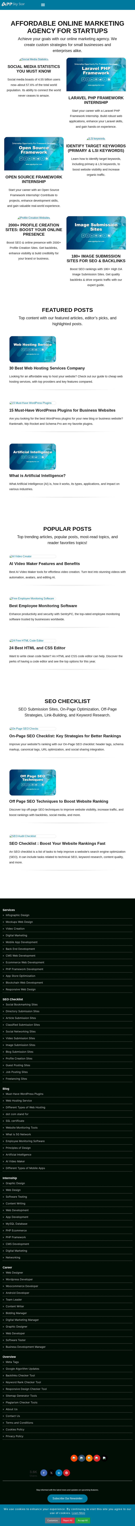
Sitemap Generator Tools (21, 1395)
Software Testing (16, 1196)
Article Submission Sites (20, 1018)
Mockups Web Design (19, 921)
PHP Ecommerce (16, 1230)
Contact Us (12, 1416)
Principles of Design (18, 1147)
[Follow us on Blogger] (89, 1458)
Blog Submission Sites (19, 1051)
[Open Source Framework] (34, 169)
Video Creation (15, 928)
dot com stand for (16, 1114)
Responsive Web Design (20, 989)
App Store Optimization (20, 975)
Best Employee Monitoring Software (43, 606)
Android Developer (17, 1292)
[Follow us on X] (51, 1472)
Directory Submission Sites (22, 1011)
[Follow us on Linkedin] (58, 1472)
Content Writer (14, 1306)
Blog (6, 1088)
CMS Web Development (20, 955)
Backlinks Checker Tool (20, 1375)
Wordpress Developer (19, 1279)
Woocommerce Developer (21, 1286)
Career (7, 1267)
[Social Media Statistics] (34, 59)
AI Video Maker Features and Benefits (44, 563)
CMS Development (17, 1244)
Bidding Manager (16, 1313)
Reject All (67, 1520)
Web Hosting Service (18, 1100)
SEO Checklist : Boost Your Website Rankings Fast (57, 843)
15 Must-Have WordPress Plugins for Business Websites (62, 410)
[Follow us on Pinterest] (66, 1472)
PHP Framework (15, 1237)
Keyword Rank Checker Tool (23, 1382)
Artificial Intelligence (18, 1154)
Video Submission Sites (20, 1038)
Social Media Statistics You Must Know (34, 68)
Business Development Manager (25, 1346)
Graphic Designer (16, 1326)
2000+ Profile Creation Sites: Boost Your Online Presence (33, 230)
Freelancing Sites (16, 1078)
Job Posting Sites (16, 1072)
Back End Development (20, 948)
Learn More (78, 1513)
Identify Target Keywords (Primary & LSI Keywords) (96, 148)
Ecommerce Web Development (24, 962)
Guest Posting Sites (17, 1065)
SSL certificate (14, 1120)
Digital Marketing (16, 935)
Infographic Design (17, 915)
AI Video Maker (15, 1161)
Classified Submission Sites (22, 1024)
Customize (52, 1520)
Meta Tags (12, 1362)
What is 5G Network (18, 1134)
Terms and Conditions (19, 1422)
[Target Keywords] (96, 138)
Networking (12, 1257)
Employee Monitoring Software (25, 1141)
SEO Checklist (13, 999)
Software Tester (15, 1340)
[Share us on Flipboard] (96, 1458)
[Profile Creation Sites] (33, 217)
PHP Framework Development (24, 969)
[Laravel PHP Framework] (96, 90)
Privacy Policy (14, 1436)
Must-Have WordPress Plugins (24, 1093)
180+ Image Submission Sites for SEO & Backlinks (96, 258)
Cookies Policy (14, 1429)
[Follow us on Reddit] (74, 1458)
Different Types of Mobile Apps (25, 1168)
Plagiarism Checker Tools (21, 1402)
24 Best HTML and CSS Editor (37, 648)
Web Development (17, 1210)
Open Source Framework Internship (33, 179)
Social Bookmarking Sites (21, 1004)
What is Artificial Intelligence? (37, 475)
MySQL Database (16, 1223)
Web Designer (14, 1272)
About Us (11, 1409)
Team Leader (13, 1299)
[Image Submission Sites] (96, 249)
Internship (10, 1178)
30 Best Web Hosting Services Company (47, 368)
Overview (9, 1356)
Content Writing (15, 1203)
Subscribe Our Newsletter (67, 1498)
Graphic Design (15, 1183)
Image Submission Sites (20, 1045)
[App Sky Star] (12, 5)
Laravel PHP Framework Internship (96, 100)
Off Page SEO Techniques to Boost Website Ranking (58, 801)
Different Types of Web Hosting (25, 1107)
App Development (16, 1217)
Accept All (83, 1520)
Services (9, 910)
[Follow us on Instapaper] (104, 1458)
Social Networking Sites (20, 1031)
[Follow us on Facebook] (43, 1472)
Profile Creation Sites (18, 1058)
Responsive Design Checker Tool (26, 1389)
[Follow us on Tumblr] (81, 1458)
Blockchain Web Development (24, 982)
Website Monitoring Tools (21, 1127)
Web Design (13, 1190)
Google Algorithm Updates (22, 1368)
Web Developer (15, 1333)
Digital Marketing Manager (22, 1319)
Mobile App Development (21, 942)
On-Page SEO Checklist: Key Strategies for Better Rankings (65, 736)
